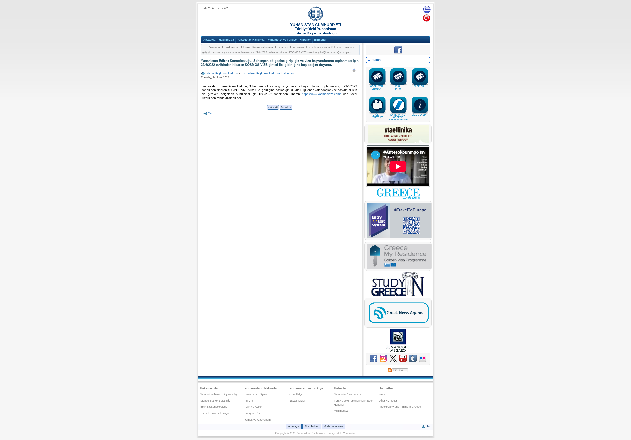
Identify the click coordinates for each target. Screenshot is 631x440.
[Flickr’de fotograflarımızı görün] (423, 361)
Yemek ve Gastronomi (258, 419)
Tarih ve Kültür (253, 406)
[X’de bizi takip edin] (393, 361)
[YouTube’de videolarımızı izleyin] (403, 361)
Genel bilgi (295, 394)
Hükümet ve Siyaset (257, 394)
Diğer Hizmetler (388, 400)
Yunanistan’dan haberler (348, 394)
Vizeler (383, 394)
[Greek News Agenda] (399, 324)
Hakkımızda (226, 39)
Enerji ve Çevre (254, 413)
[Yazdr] (354, 68)
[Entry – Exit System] (399, 237)
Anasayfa (209, 39)
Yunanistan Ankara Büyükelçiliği (218, 394)
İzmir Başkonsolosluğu (213, 406)
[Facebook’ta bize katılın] (398, 53)
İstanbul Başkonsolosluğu (215, 400)
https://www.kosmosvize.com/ (321, 94)
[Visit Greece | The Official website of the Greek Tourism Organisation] (398, 198)
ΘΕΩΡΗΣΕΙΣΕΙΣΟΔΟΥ (376, 87)
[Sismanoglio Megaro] (398, 351)
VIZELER (419, 86)
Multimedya (341, 410)
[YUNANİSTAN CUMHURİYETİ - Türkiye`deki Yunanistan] (316, 20)
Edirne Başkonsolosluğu (258, 47)
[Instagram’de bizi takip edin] (384, 361)
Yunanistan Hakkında (250, 39)
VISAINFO (398, 87)
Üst (428, 426)
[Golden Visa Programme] (399, 267)
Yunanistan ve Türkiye (282, 39)
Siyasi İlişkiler (297, 400)
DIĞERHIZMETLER (377, 116)
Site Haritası (312, 426)
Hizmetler (320, 39)
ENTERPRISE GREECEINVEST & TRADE (398, 117)
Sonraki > (285, 107)
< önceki (273, 107)
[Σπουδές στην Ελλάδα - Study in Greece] (398, 295)
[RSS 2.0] (397, 369)
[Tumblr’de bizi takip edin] (413, 361)
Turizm (249, 400)
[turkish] (426, 18)
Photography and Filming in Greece (400, 406)
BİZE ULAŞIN (419, 115)
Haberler (305, 39)
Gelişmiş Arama (333, 426)
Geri (210, 113)
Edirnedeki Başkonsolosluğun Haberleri (267, 73)
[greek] (426, 9)
